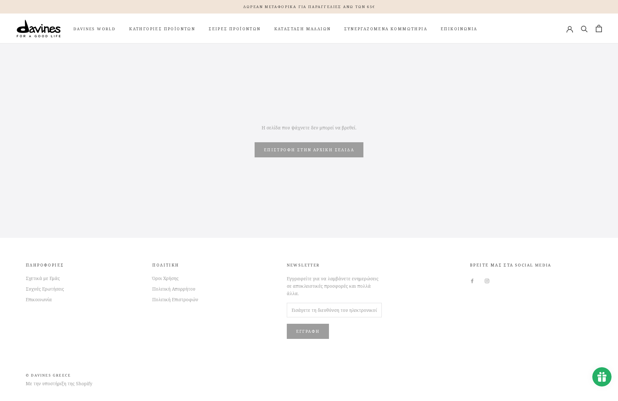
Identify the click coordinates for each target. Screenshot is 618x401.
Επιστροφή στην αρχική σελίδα (309, 150)
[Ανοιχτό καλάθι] (599, 28)
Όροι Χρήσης (165, 278)
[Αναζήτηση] (584, 28)
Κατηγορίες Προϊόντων (162, 29)
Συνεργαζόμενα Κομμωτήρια (385, 29)
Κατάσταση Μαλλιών (302, 29)
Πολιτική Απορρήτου (173, 289)
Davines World (94, 29)
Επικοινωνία (459, 29)
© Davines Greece (48, 375)
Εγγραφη (308, 331)
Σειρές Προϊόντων (234, 29)
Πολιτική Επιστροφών (175, 299)
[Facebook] (472, 280)
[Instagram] (487, 280)
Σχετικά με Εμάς (43, 278)
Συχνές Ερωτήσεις (45, 289)
